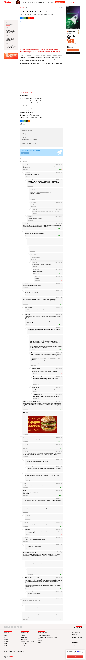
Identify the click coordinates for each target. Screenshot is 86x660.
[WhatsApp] (25, 18)
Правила (25, 161)
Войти (21, 161)
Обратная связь (19, 651)
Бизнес (5, 643)
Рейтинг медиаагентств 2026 (44, 635)
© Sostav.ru (6, 653)
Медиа (5, 637)
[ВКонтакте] (21, 18)
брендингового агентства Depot (28, 653)
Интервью (23, 635)
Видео (8, 23)
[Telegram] (23, 18)
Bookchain (23, 645)
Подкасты (40, 640)
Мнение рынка (24, 637)
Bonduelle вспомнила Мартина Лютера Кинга (32, 135)
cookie (77, 651)
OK (75, 656)
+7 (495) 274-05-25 (78, 627)
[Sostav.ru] (8, 2)
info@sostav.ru (79, 626)
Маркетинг (6, 641)
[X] (27, 18)
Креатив (6, 639)
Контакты (6, 651)
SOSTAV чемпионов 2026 (26, 643)
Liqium (11, 656)
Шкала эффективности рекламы (27, 641)
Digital (5, 635)
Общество (6, 645)
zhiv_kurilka (27, 314)
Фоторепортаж (24, 639)
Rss (23, 651)
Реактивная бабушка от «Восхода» (30, 139)
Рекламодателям (12, 651)
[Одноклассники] (29, 18)
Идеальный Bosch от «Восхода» (29, 143)
